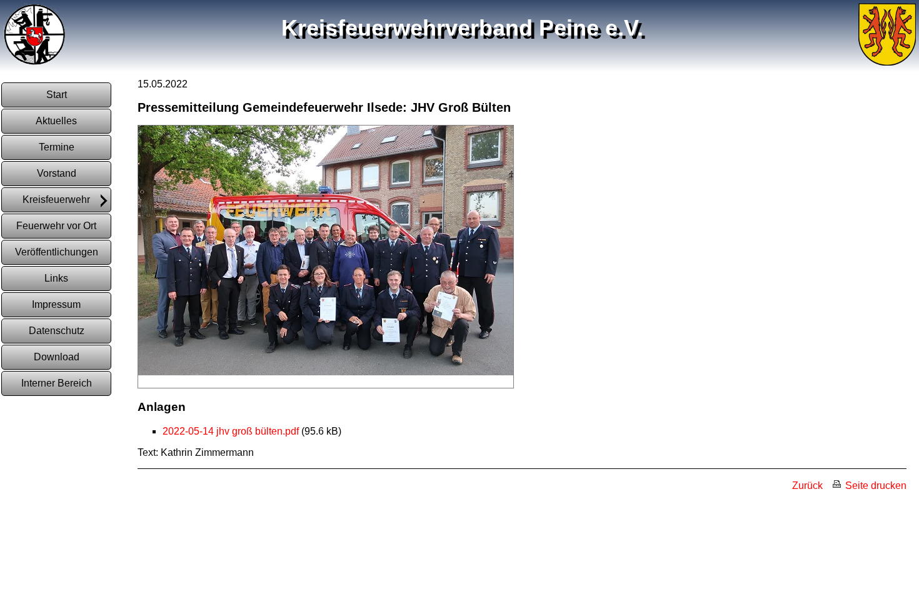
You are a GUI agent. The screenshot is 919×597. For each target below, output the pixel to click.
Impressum (56, 304)
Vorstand (56, 173)
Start (56, 94)
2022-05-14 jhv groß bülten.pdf (231, 431)
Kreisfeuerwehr (56, 199)
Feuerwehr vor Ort (56, 225)
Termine (56, 147)
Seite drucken (874, 485)
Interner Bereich (56, 383)
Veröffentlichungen (56, 252)
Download (56, 357)
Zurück (807, 485)
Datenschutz (56, 330)
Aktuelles (56, 121)
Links (56, 278)
